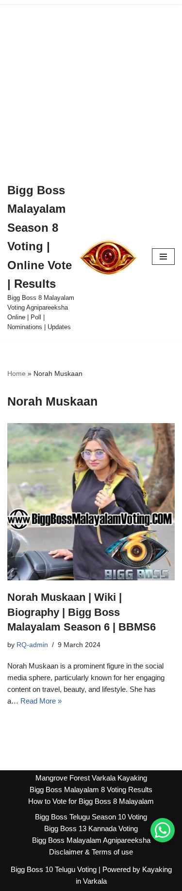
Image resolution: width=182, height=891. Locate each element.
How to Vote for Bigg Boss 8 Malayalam (91, 801)
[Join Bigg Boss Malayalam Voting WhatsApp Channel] (162, 830)
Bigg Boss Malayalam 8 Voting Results (91, 789)
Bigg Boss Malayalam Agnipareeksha (91, 840)
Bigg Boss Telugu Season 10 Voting (91, 817)
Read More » (41, 701)
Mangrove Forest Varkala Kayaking (91, 778)
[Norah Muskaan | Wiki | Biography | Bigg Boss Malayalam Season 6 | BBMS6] (91, 501)
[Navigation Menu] (163, 256)
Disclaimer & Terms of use (91, 852)
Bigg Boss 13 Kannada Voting (91, 828)
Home (16, 373)
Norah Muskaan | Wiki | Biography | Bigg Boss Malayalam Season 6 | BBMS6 (81, 612)
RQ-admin (32, 645)
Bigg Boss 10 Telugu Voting (54, 869)
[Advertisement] (91, 87)
